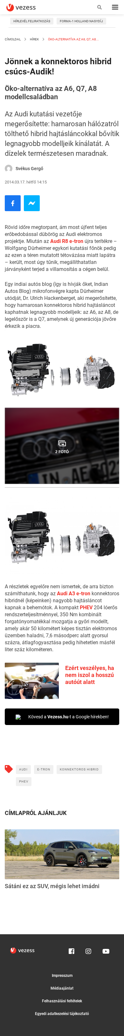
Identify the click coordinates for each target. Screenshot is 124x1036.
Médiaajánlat (62, 988)
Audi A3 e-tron (73, 594)
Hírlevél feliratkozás (31, 21)
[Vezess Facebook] (71, 950)
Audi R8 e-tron (66, 241)
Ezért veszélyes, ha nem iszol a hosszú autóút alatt (89, 675)
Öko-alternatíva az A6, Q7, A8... (73, 39)
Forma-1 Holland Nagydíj (81, 21)
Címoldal (13, 39)
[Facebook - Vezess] (13, 203)
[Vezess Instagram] (88, 950)
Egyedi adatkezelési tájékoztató (62, 1014)
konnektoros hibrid (79, 769)
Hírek (34, 39)
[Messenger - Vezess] (32, 203)
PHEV (87, 607)
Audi (23, 769)
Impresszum (62, 975)
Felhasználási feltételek (62, 1001)
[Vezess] (27, 7)
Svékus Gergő (29, 168)
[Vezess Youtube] (105, 950)
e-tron (43, 769)
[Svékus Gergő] (8, 168)
